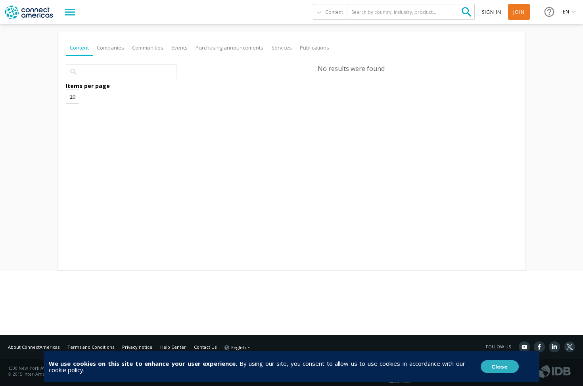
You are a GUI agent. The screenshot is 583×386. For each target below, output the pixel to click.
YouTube (524, 346)
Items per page (88, 86)
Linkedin (554, 346)
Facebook (539, 346)
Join (519, 12)
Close (499, 366)
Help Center (173, 347)
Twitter (569, 346)
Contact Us (205, 347)
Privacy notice (137, 347)
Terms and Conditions (90, 347)
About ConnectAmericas (33, 347)
